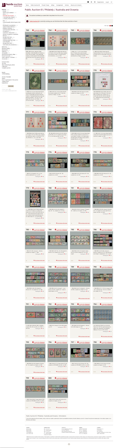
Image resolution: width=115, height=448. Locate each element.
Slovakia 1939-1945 (7, 37)
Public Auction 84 (35, 5)
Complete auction (6, 68)
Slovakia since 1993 (7, 43)
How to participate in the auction (10, 80)
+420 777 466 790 (66, 430)
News (27, 5)
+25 (110, 88)
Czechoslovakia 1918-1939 (9, 30)
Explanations (5, 83)
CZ (111, 2)
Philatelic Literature (7, 28)
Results (3, 72)
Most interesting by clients (8, 65)
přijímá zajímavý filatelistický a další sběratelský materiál (87, 438)
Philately (4, 10)
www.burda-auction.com (68, 431)
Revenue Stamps (6, 48)
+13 (42, 205)
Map (32, 433)
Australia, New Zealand (9, 17)
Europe (4, 11)
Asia (4, 21)
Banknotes (4, 47)
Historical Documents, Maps (8, 54)
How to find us (28, 433)
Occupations (6, 31)
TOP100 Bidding (5, 74)
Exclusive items (5, 62)
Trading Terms (5, 81)
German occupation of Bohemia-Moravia (10, 35)
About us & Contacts (76, 5)
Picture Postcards (6, 56)
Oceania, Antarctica (8, 19)
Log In (107, 2)
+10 (65, 48)
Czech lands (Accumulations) (10, 45)
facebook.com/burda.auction (70, 432)
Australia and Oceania (8, 16)
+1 (43, 48)
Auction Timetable (6, 77)
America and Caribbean (8, 13)
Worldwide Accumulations (9, 25)
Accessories (4, 59)
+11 (42, 130)
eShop (52, 5)
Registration (100, 2)
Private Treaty (45, 5)
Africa (4, 14)
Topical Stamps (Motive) (9, 27)
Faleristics (4, 51)
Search (3, 78)
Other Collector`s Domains (8, 57)
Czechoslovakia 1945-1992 (9, 40)
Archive (67, 5)
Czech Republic (6, 42)
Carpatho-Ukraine (7, 39)
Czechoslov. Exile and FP (8, 33)
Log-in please (38, 30)
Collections (4, 66)
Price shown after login (39, 64)
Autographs (5, 53)
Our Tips (4, 63)
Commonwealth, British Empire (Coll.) (11, 22)
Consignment (59, 5)
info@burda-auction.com (68, 429)
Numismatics (5, 50)
